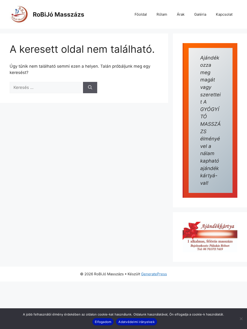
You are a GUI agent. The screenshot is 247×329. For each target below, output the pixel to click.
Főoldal (141, 14)
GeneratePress (154, 274)
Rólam (162, 14)
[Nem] (241, 318)
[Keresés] (90, 87)
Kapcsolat (224, 14)
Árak (181, 14)
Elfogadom (103, 322)
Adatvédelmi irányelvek (136, 322)
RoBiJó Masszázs (58, 14)
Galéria (200, 14)
